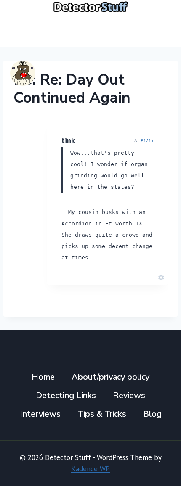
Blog (152, 414)
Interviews (40, 414)
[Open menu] (161, 30)
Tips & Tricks (101, 414)
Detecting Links (66, 395)
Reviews (129, 395)
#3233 (147, 140)
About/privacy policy (110, 377)
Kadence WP (90, 468)
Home (43, 377)
